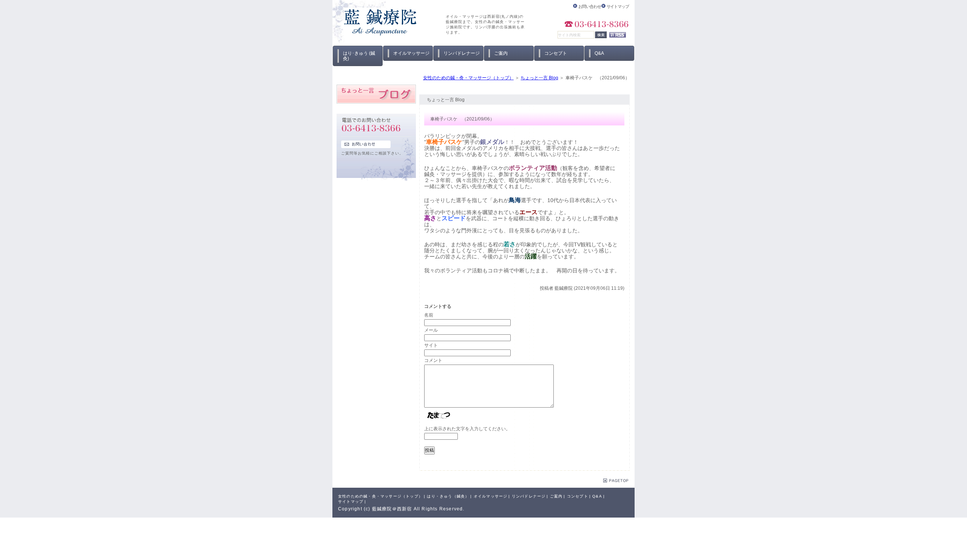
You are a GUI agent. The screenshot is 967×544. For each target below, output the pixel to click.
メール (431, 330)
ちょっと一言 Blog (539, 77)
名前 (428, 315)
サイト (431, 345)
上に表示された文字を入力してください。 (467, 429)
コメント (433, 360)
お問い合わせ (589, 6)
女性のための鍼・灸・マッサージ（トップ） (468, 77)
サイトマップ (618, 6)
